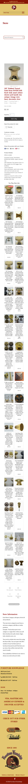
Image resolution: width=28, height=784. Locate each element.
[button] (9, 127)
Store (5, 101)
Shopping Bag (18, 596)
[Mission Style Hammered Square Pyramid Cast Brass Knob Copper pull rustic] (19, 376)
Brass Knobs (13, 103)
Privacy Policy (20, 775)
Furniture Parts (13, 101)
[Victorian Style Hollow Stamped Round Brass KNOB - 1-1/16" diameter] (19, 506)
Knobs (6, 103)
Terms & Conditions (8, 775)
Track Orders (18, 590)
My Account (10, 590)
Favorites (9, 596)
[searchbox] (14, 37)
